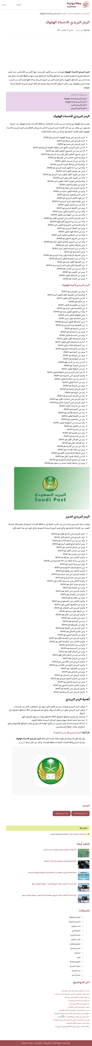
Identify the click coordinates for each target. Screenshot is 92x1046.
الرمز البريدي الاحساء (80, 813)
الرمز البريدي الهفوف (61, 813)
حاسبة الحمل (76, 975)
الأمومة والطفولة (74, 917)
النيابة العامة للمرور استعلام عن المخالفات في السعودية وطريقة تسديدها (52, 872)
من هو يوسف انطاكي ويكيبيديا (79, 1004)
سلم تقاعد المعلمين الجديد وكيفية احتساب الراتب (59, 849)
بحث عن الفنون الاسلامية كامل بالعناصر (76, 991)
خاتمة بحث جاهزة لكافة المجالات (78, 1023)
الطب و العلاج (75, 939)
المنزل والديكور (75, 948)
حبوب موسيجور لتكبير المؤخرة (79, 1007)
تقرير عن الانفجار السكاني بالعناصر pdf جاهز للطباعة (71, 1020)
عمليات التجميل (75, 966)
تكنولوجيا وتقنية (75, 961)
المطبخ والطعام (75, 944)
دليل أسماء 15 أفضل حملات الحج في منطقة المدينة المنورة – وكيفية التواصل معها (49, 895)
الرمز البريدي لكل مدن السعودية (67, 733)
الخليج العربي (76, 930)
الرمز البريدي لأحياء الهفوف (75, 102)
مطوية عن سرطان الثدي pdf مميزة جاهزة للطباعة (72, 1013)
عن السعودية (76, 970)
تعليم (78, 957)
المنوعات (77, 953)
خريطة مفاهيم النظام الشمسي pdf (77, 997)
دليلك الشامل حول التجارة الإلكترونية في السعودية (72, 1026)
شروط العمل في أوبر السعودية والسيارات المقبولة (60, 861)
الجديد (18, 4)
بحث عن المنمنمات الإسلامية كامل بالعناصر (74, 1010)
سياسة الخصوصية (27, 1043)
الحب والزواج (76, 926)
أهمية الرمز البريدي (78, 108)
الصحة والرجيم (75, 935)
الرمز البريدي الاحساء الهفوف (75, 98)
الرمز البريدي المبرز (78, 105)
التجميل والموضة (74, 921)
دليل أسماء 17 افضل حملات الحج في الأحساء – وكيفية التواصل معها (54, 884)
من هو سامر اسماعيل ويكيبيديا (79, 1000)
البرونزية (21, 742)
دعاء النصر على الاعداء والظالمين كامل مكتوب (73, 1016)
